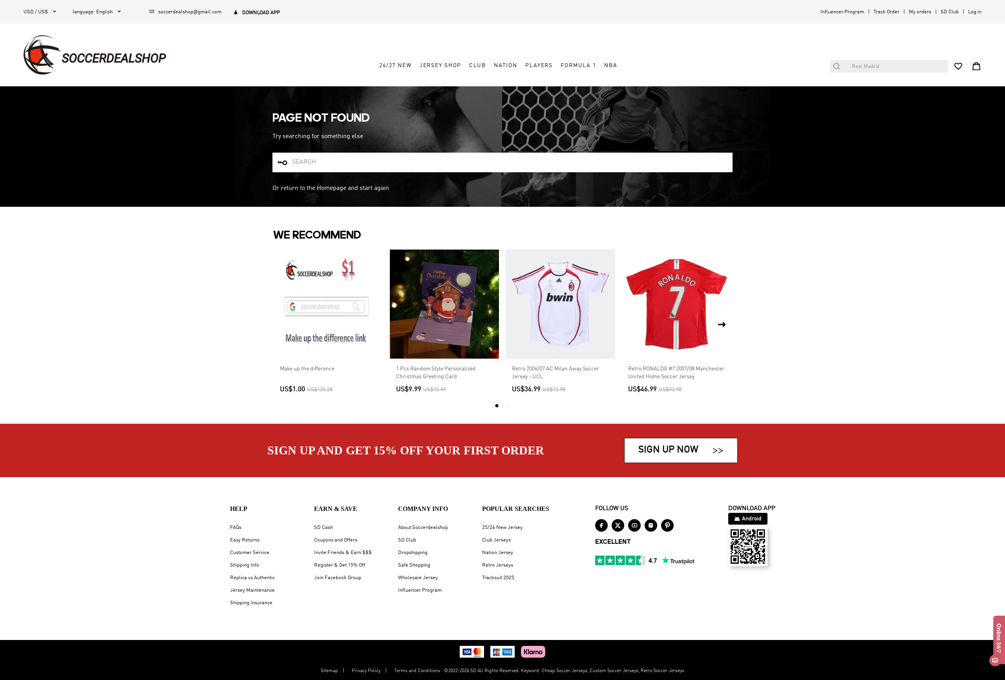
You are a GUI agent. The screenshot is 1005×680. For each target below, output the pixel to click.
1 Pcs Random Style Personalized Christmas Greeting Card (436, 372)
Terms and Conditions (417, 671)
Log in (974, 12)
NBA (611, 65)
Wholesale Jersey (418, 577)
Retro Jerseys (497, 565)
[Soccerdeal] (95, 55)
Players (539, 65)
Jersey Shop (441, 65)
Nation (505, 65)
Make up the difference (307, 369)
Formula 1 (578, 65)
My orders (920, 12)
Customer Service (249, 552)
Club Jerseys (496, 540)
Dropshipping (413, 552)
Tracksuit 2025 (498, 577)
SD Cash (323, 527)
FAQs (235, 527)
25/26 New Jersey (502, 527)
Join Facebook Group (337, 577)
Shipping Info (244, 565)
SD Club (950, 12)
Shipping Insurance (251, 602)
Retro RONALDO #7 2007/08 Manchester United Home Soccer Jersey (676, 372)
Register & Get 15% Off (339, 565)
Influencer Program (842, 12)
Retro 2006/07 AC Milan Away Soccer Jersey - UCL (555, 372)
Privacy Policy (366, 671)
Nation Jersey (497, 552)
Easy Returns (244, 540)
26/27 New (395, 65)
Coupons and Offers (335, 540)
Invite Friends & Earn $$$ (343, 552)
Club (477, 65)
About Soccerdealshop (423, 527)
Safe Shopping (414, 565)
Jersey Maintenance (252, 590)
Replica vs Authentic (252, 577)
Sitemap (329, 671)
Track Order (886, 12)
